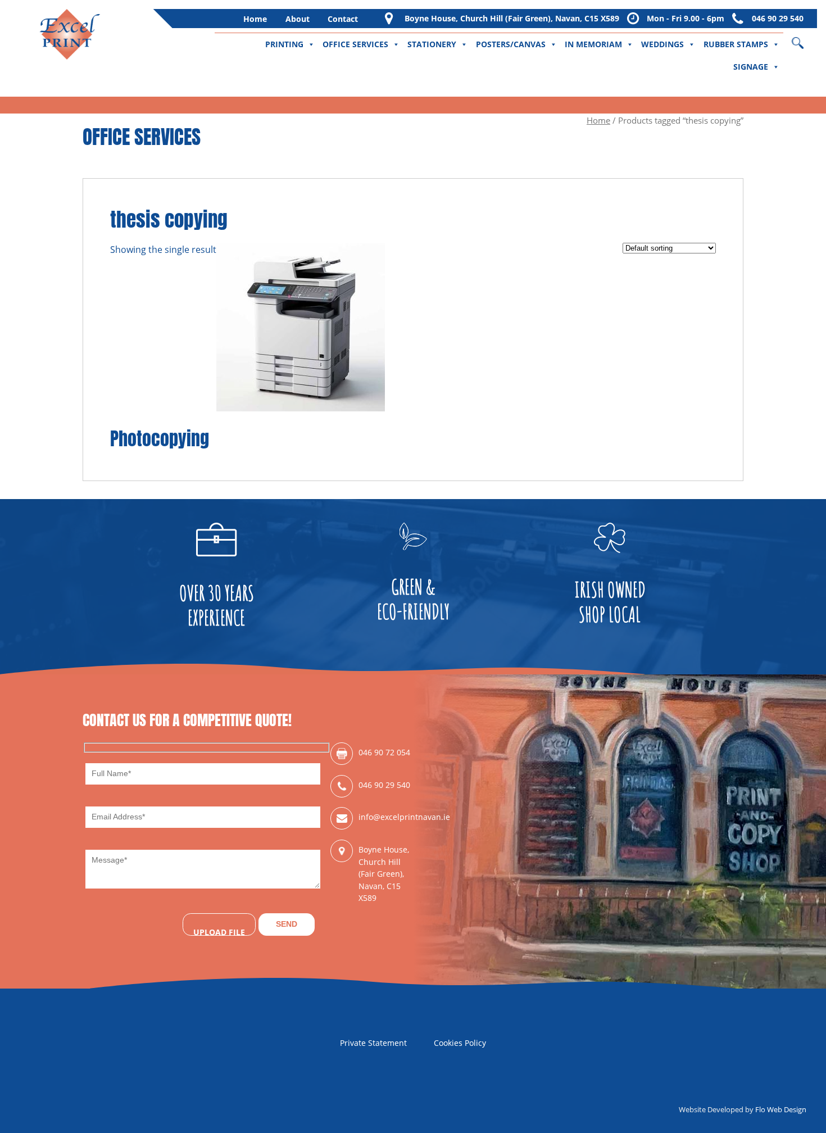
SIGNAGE (750, 66)
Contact (343, 18)
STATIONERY (431, 44)
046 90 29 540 (778, 18)
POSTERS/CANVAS (511, 44)
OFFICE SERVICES (355, 44)
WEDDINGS (662, 44)
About (297, 18)
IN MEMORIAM (593, 44)
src (805, 39)
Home (255, 18)
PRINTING (284, 44)
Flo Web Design (780, 1109)
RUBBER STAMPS (736, 44)
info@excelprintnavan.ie (385, 817)
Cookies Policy (460, 1042)
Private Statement (373, 1042)
